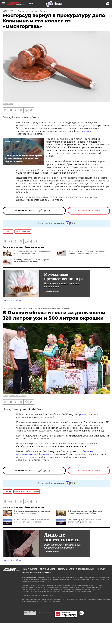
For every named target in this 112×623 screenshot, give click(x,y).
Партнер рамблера (45, 613)
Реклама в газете (47, 569)
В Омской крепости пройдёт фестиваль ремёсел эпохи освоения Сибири (85, 512)
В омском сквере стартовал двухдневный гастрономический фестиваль (32, 512)
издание (86, 131)
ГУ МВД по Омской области (14, 396)
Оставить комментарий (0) (89, 211)
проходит (83, 414)
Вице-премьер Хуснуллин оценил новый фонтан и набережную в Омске (85, 521)
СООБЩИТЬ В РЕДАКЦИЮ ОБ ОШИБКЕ (36, 572)
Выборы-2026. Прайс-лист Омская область (76, 569)
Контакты (102, 569)
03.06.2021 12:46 (9, 11)
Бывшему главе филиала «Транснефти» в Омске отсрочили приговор (31, 261)
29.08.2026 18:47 (9, 308)
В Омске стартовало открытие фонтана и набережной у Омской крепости (31, 521)
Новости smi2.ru (12, 300)
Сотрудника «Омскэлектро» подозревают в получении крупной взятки (32, 252)
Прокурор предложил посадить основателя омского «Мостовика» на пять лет (87, 252)
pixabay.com (8, 104)
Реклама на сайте (29, 569)
